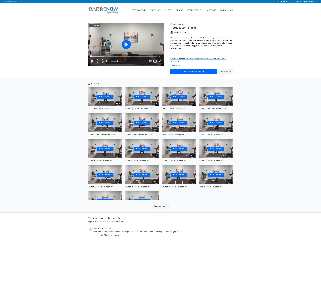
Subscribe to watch (192, 71)
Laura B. (96, 228)
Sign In (223, 10)
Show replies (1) (115, 235)
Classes (168, 10)
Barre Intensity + (195, 10)
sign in (91, 221)
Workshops (155, 10)
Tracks (179, 10)
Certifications (139, 10)
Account (211, 10)
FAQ (231, 10)
